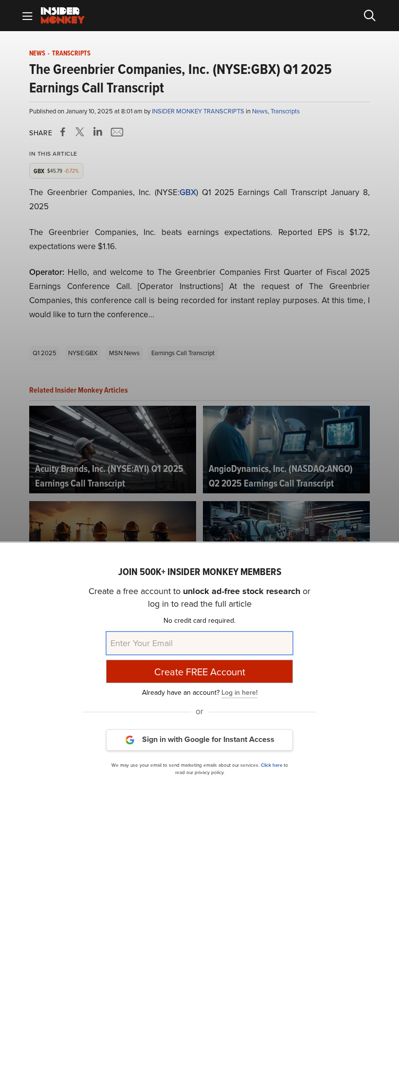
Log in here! (239, 692)
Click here (271, 765)
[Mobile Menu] (27, 15)
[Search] (370, 15)
